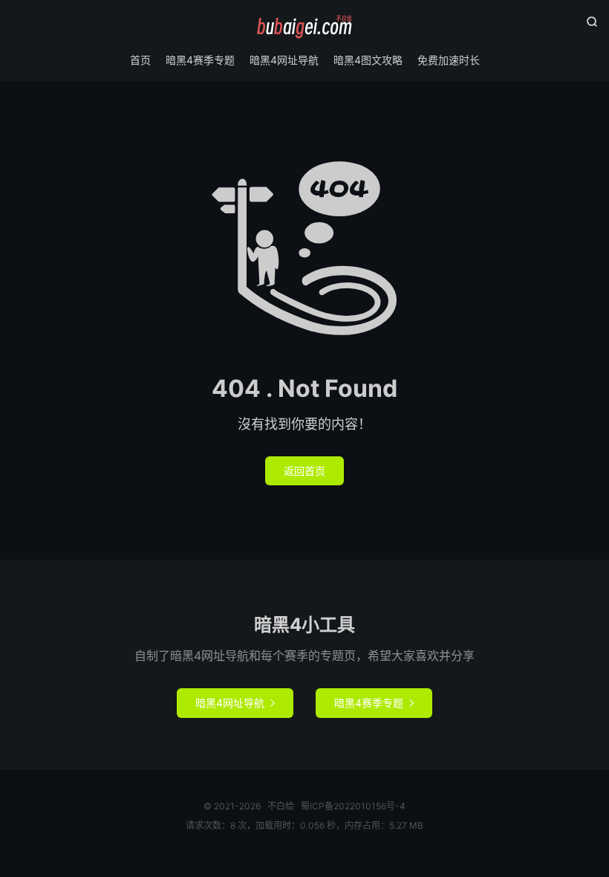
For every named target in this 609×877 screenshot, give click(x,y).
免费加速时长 (448, 60)
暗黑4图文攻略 (368, 60)
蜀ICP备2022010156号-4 (353, 806)
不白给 (304, 27)
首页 (140, 60)
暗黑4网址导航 (284, 60)
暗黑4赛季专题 (200, 60)
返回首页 (304, 471)
